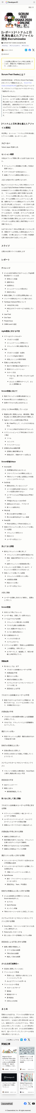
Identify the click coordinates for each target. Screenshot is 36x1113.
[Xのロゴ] (29, 1103)
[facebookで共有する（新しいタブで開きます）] (30, 50)
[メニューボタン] (2, 2)
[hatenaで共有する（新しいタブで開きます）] (26, 50)
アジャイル (26, 45)
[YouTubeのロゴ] (33, 1103)
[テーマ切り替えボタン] (34, 2)
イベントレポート (15, 45)
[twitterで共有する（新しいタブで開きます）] (33, 50)
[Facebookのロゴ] (25, 1103)
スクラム (5, 45)
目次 (30, 7)
